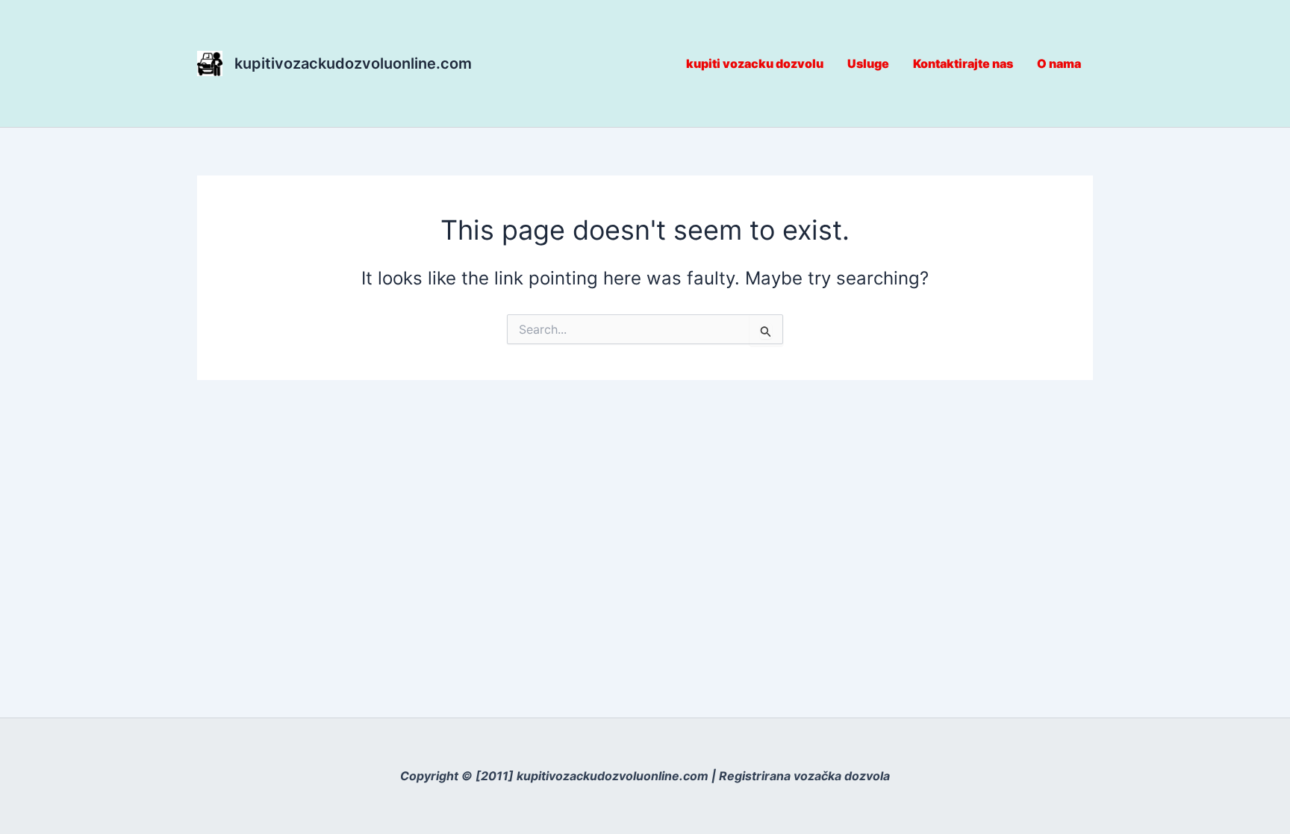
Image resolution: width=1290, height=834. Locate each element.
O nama (1059, 63)
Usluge (868, 63)
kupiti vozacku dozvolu (754, 63)
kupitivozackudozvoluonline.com (353, 63)
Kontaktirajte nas (963, 63)
